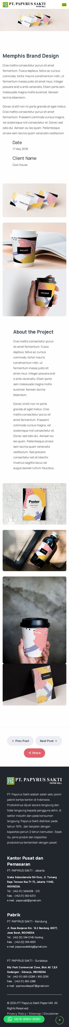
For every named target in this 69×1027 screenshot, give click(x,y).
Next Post (47, 741)
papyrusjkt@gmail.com (28, 900)
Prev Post (22, 741)
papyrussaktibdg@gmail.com (31, 946)
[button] (24, 1019)
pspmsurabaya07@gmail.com (32, 986)
